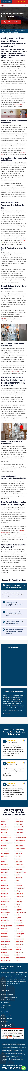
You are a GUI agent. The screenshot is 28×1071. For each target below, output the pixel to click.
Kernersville (19, 832)
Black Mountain (7, 843)
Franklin (4, 923)
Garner (4, 928)
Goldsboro (5, 939)
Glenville (5, 936)
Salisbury (19, 902)
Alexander (5, 819)
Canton (4, 859)
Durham (4, 896)
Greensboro (6, 942)
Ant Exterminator (8, 994)
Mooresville (19, 864)
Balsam (4, 832)
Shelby (18, 915)
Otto (17, 880)
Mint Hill (18, 856)
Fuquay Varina (7, 926)
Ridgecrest (19, 894)
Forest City (5, 920)
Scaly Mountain (21, 912)
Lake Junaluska (21, 838)
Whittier (18, 950)
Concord (5, 883)
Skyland (18, 918)
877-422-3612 (10, 1068)
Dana (4, 891)
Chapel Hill (5, 870)
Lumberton (19, 846)
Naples (18, 875)
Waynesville (19, 942)
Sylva (17, 928)
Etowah (4, 907)
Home (3, 30)
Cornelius (5, 886)
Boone (4, 846)
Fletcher (4, 918)
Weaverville (19, 944)
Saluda (18, 904)
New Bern (19, 878)
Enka (3, 904)
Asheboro (5, 827)
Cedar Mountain (7, 867)
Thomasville (20, 931)
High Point (5, 955)
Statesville (19, 923)
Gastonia (5, 931)
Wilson (18, 955)
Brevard (4, 848)
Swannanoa (20, 926)
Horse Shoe (19, 819)
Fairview (4, 910)
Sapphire (19, 910)
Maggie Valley (20, 848)
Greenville (5, 944)
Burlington (5, 854)
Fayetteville (6, 912)
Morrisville (19, 870)
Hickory (4, 952)
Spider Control (7, 1000)
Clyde (4, 880)
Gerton (4, 934)
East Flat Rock (6, 899)
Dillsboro (5, 894)
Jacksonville (20, 827)
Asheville (5, 830)
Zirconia (18, 960)
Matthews (19, 851)
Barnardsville (6, 838)
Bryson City (5, 851)
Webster (18, 947)
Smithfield (19, 920)
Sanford (18, 907)
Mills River (19, 854)
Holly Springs (6, 960)
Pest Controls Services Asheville (15, 30)
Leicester (19, 843)
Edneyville (5, 902)
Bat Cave (5, 840)
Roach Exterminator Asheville (9, 32)
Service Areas (7, 1005)
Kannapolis (19, 830)
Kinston (18, 835)
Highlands (5, 958)
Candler (4, 856)
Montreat (19, 862)
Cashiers (5, 864)
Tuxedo (18, 936)
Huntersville (19, 822)
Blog (4, 1008)
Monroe (18, 859)
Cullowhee (5, 888)
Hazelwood (5, 947)
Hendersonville (7, 950)
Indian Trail (19, 824)
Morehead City (20, 867)
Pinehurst (19, 886)
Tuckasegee (20, 934)
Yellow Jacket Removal (10, 997)
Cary (3, 862)
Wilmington (19, 952)
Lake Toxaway (20, 840)
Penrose (18, 883)
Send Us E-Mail (7, 1018)
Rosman (18, 899)
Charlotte (5, 872)
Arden (4, 824)
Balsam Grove (6, 835)
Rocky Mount (20, 896)
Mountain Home (21, 872)
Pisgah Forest (20, 888)
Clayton (4, 878)
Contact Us (6, 1002)
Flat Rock (5, 915)
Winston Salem (20, 958)
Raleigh (18, 891)
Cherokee (5, 875)
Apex (3, 822)
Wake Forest (20, 939)
